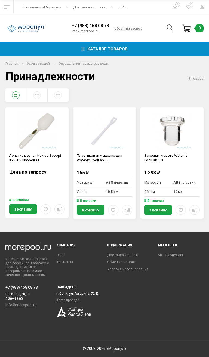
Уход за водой (38, 64)
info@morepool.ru (85, 31)
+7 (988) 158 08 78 (90, 26)
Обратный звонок (128, 28)
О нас (60, 255)
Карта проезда (67, 300)
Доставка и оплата (89, 7)
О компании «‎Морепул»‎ (41, 7)
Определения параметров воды (84, 64)
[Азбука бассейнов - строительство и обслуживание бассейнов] (73, 315)
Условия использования (127, 269)
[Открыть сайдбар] (7, 7)
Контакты (64, 262)
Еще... (122, 7)
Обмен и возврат (121, 262)
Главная (11, 64)
